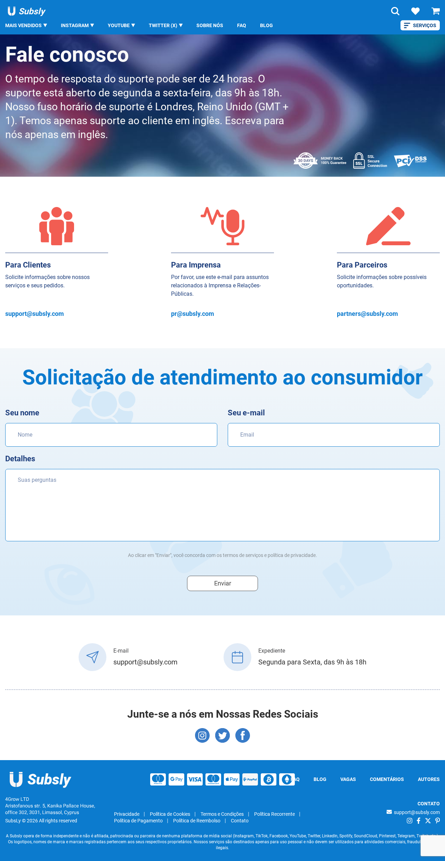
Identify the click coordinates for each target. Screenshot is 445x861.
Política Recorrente (274, 814)
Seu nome (22, 412)
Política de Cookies (170, 814)
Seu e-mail (246, 412)
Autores (429, 779)
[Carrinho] (435, 11)
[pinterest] (437, 821)
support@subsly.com (34, 313)
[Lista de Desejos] (415, 11)
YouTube (119, 25)
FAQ (241, 25)
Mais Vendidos (23, 25)
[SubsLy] (40, 779)
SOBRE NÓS (209, 25)
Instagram (75, 25)
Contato (240, 820)
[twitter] (428, 821)
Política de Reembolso (196, 820)
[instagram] (409, 821)
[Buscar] (395, 11)
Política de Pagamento (138, 820)
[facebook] (418, 821)
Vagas (348, 779)
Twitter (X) (163, 25)
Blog (266, 25)
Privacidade (126, 814)
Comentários (387, 779)
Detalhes (20, 458)
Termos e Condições (222, 814)
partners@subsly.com (367, 313)
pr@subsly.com (192, 313)
